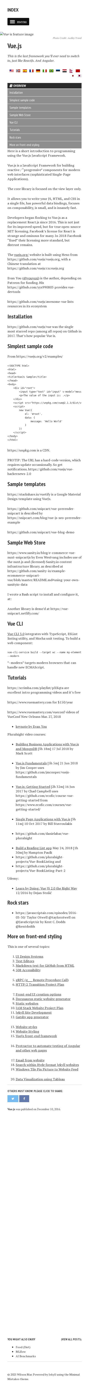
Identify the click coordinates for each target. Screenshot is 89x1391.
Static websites (27, 1003)
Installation (16, 92)
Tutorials (15, 130)
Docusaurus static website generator (43, 999)
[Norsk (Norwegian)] (18, 70)
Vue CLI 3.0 (15, 634)
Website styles (26, 1027)
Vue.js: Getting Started (33, 786)
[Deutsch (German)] (38, 70)
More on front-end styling (24, 145)
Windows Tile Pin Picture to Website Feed (47, 1069)
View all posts (71, 1339)
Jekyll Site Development (34, 1012)
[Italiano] (45, 70)
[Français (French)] (31, 70)
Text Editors (25, 961)
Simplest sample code (22, 100)
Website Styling (27, 1031)
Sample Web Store (20, 115)
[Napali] (71, 70)
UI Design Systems (29, 956)
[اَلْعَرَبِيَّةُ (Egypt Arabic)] (65, 70)
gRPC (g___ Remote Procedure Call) (42, 980)
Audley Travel (74, 38)
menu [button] (22, 21)
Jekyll (52, 1374)
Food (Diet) (23, 1347)
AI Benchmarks (26, 1356)
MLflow (21, 1352)
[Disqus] (44, 1167)
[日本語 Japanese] (73, 75)
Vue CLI (14, 122)
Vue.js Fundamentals (31, 763)
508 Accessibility (28, 970)
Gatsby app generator (32, 1017)
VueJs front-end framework (36, 1036)
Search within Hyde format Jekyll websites (47, 1064)
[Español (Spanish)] (25, 70)
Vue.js (14, 45)
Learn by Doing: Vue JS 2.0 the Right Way (46, 888)
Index (13, 10)
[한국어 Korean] (79, 75)
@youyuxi (30, 278)
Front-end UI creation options (38, 994)
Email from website (30, 1060)
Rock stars (15, 137)
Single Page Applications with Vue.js (43, 819)
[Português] (51, 70)
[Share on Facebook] (24, 1098)
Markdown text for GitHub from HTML (45, 965)
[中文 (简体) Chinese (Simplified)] (78, 70)
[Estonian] (58, 70)
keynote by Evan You (31, 726)
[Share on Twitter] (12, 1098)
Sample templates (20, 108)
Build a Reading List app (34, 848)
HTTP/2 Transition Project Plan (40, 984)
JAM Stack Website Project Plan (39, 1008)
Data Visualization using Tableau (40, 1079)
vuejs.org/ (21, 254)
